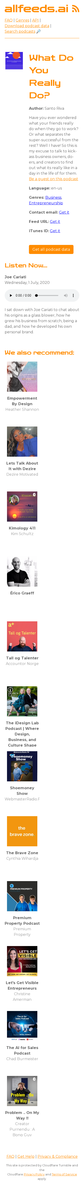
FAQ (9, 20)
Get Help (26, 1156)
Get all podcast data (51, 249)
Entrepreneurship (46, 203)
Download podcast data (27, 26)
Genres (22, 20)
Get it (64, 212)
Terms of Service (64, 1174)
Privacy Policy (34, 1174)
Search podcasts (20, 31)
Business (53, 197)
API (35, 20)
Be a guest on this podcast (53, 179)
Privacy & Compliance (58, 1156)
